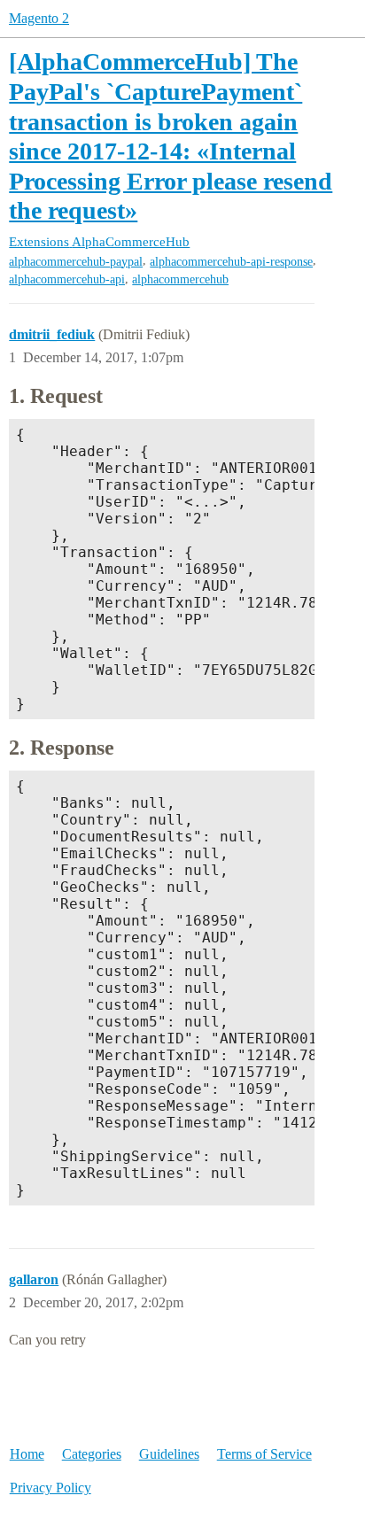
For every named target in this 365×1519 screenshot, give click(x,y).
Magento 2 (39, 18)
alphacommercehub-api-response (231, 261)
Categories (91, 1453)
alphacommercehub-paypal (76, 261)
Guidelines (169, 1453)
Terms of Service (264, 1453)
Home (27, 1453)
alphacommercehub (180, 279)
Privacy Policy (50, 1487)
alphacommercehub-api (67, 279)
